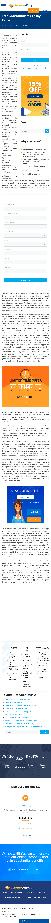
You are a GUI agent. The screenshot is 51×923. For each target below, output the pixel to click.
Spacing (6, 258)
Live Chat (34, 512)
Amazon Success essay (14, 714)
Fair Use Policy (7, 916)
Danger (42, 893)
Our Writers (31, 893)
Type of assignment (10, 214)
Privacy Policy (23, 914)
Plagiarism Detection (11, 897)
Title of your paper (10, 223)
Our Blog (36, 897)
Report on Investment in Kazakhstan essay (21, 721)
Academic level (9, 231)
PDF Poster (23, 806)
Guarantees (19, 893)
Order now (33, 10)
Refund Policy (35, 914)
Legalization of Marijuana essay (17, 718)
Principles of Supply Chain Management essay (23, 727)
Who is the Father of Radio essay (18, 699)
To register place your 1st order (35, 68)
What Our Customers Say (25, 786)
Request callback (25, 497)
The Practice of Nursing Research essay (20, 705)
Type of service (9, 205)
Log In (35, 60)
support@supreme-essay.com (25, 502)
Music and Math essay (14, 702)
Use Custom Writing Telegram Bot (27, 870)
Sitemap (16, 916)
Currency (7, 267)
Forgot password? (35, 65)
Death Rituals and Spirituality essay (19, 711)
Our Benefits (8, 893)
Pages (6, 240)
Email (23, 41)
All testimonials (25, 835)
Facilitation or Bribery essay (16, 708)
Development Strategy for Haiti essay (19, 724)
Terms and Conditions (9, 914)
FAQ (44, 897)
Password (24, 50)
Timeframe (7, 249)
